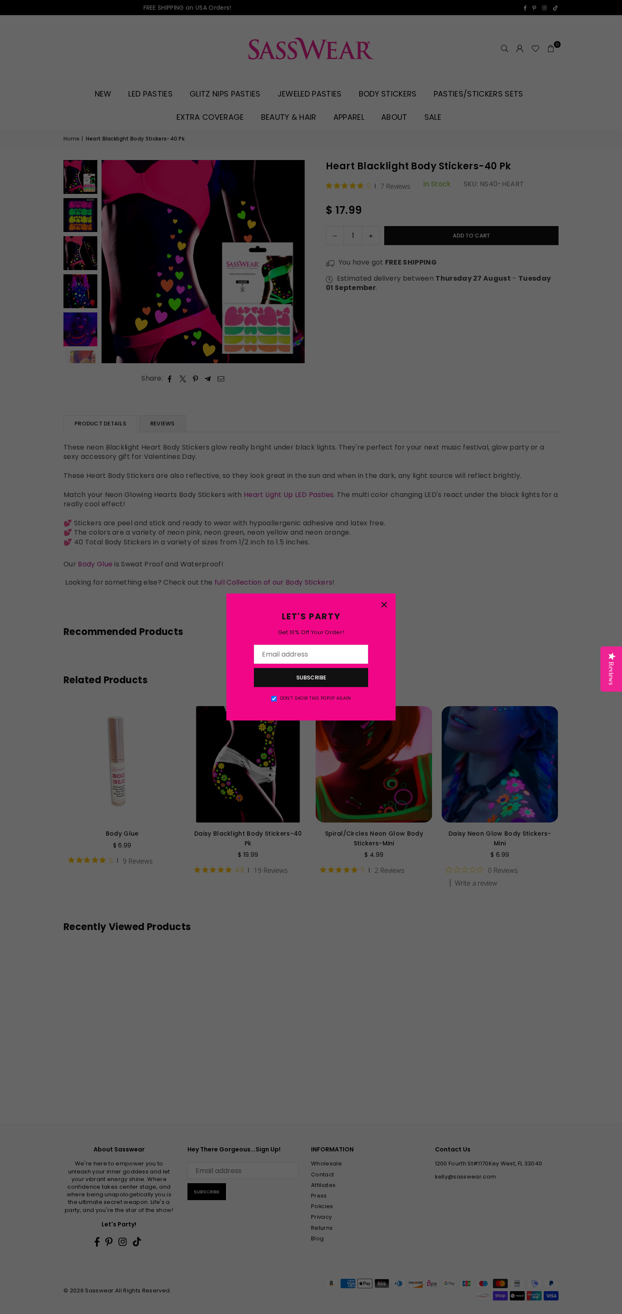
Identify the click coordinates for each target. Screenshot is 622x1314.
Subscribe (311, 678)
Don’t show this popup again (315, 698)
